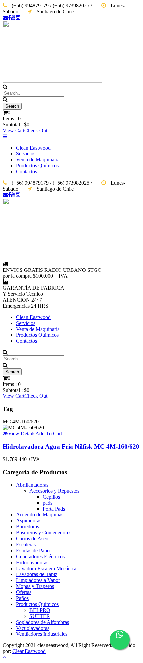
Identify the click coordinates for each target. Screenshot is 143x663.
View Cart (13, 130)
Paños (22, 598)
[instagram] (18, 17)
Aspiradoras (28, 520)
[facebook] (9, 17)
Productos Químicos (37, 165)
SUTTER (39, 616)
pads (47, 503)
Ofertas (23, 592)
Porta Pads (54, 509)
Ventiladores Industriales (41, 634)
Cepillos (51, 497)
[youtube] (13, 17)
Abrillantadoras (32, 485)
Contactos (26, 171)
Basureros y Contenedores (43, 532)
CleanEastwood (29, 651)
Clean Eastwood (33, 148)
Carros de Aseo (32, 538)
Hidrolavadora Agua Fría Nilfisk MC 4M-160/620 (71, 446)
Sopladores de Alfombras (42, 622)
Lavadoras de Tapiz (36, 574)
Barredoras (27, 526)
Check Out (35, 130)
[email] (5, 17)
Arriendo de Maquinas (39, 514)
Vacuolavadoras (32, 628)
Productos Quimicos (37, 604)
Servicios (25, 153)
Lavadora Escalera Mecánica (46, 568)
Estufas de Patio (33, 550)
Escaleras (26, 544)
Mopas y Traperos (35, 586)
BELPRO (39, 610)
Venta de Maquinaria (38, 159)
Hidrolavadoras (32, 562)
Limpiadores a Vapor (38, 580)
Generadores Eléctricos (40, 556)
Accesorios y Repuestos (54, 491)
